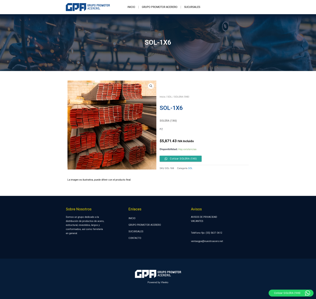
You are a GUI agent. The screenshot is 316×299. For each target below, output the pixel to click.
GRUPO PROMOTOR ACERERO (159, 7)
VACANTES (197, 221)
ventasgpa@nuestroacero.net (207, 241)
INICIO (131, 7)
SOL (169, 96)
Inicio (162, 96)
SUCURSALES (192, 7)
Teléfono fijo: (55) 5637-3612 (206, 232)
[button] (151, 86)
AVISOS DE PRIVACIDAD (204, 216)
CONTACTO (135, 238)
